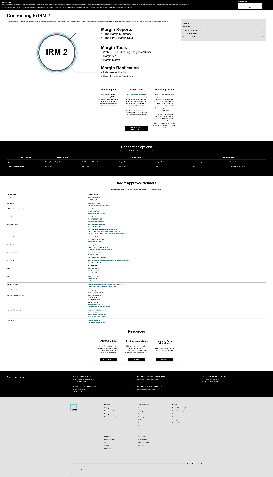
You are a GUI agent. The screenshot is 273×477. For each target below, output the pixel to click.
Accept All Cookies (250, 7)
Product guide (142, 414)
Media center (107, 436)
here (167, 110)
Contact (106, 442)
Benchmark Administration (111, 417)
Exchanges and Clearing (110, 408)
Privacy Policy (86, 7)
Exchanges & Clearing (11, 11)
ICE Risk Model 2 (28, 11)
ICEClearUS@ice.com (79, 389)
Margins (140, 423)
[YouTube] (192, 463)
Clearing (140, 411)
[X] (187, 463)
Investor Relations (109, 439)
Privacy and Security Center (75, 469)
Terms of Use (94, 469)
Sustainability (107, 448)
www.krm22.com (93, 268)
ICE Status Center (177, 423)
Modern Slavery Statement (103, 469)
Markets (140, 408)
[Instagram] (201, 463)
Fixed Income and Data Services (112, 411)
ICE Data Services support (179, 411)
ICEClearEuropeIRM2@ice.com (147, 379)
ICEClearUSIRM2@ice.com (146, 389)
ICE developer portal (177, 417)
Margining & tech (20, 11)
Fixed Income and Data (144, 442)
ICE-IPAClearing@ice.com (210, 379)
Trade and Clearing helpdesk (179, 408)
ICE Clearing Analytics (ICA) (136, 95)
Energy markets (142, 439)
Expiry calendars (142, 420)
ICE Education (176, 414)
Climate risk (141, 436)
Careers (106, 445)
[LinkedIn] (196, 463)
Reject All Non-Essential (249, 4)
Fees (139, 426)
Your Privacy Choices (86, 469)
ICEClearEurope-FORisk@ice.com (83, 379)
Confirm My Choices (242, 1)
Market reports (142, 417)
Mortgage (141, 445)
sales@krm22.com (94, 273)
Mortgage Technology (110, 414)
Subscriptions (176, 420)
